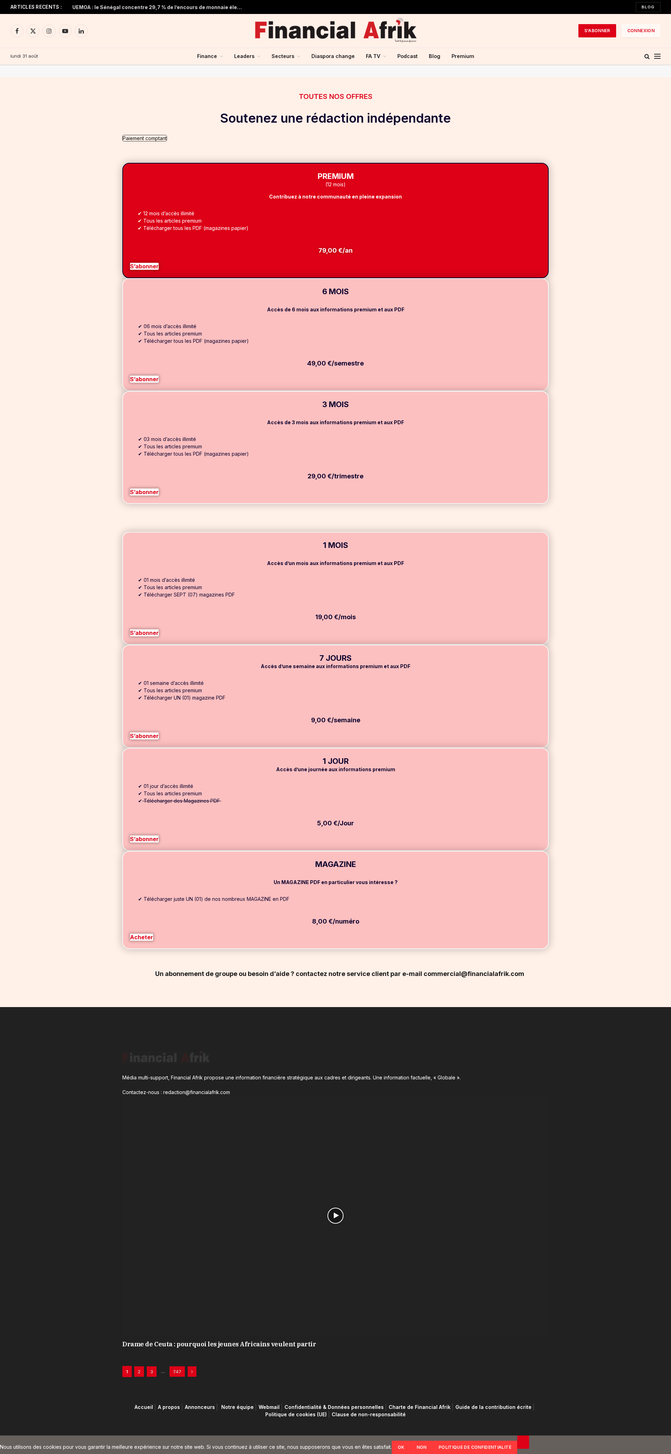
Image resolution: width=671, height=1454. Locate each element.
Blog (648, 7)
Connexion (641, 30)
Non (422, 1447)
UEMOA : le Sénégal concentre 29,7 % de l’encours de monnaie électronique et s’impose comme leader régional (159, 7)
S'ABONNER (597, 30)
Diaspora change (333, 56)
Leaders (244, 56)
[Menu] (657, 56)
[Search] (647, 56)
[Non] (523, 1442)
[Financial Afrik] (335, 31)
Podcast (407, 56)
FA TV (373, 56)
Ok (401, 1447)
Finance (207, 56)
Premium (463, 56)
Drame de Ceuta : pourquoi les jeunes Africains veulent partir (219, 1344)
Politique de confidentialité (475, 1447)
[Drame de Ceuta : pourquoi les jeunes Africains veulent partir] (335, 1216)
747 (177, 1371)
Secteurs (283, 56)
